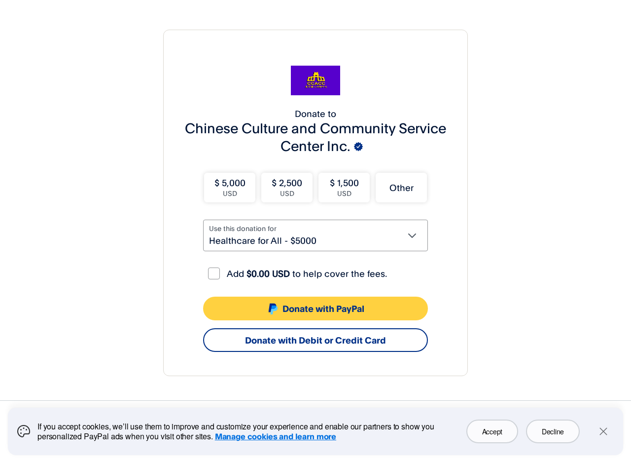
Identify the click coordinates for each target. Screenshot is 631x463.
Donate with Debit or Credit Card (315, 340)
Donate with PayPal (323, 308)
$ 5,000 (229, 187)
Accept (492, 431)
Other (401, 187)
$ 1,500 (344, 187)
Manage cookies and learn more (275, 436)
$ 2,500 (287, 187)
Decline (553, 431)
